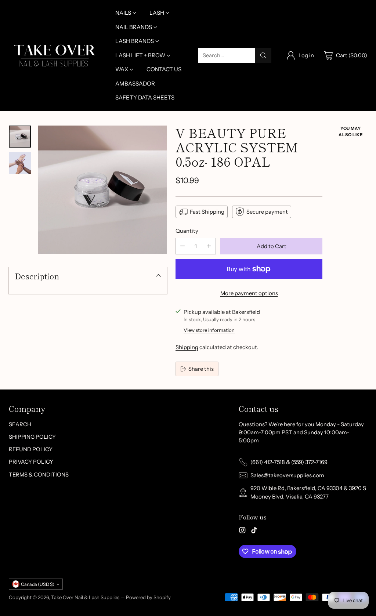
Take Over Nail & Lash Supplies (85, 597)
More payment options (249, 293)
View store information (209, 330)
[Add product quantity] (209, 246)
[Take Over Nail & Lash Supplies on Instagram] (242, 531)
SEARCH (20, 424)
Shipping (187, 347)
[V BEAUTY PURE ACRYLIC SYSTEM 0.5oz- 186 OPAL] (102, 190)
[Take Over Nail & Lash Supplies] (55, 55)
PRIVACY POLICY (31, 462)
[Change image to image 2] (20, 163)
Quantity (187, 231)
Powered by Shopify (148, 597)
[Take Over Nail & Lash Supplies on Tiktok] (254, 531)
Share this (201, 369)
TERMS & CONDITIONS (39, 474)
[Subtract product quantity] (182, 246)
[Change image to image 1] (20, 137)
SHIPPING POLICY (32, 437)
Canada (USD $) (37, 584)
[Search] (263, 55)
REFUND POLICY (31, 449)
